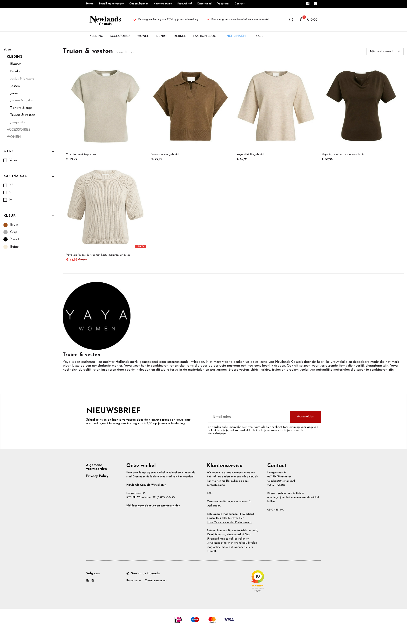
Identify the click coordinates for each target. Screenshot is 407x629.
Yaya (13, 160)
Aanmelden (305, 416)
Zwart (14, 239)
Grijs (13, 232)
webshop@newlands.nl (281, 481)
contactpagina (216, 485)
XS (11, 185)
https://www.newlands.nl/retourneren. (229, 522)
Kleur (9, 216)
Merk (8, 151)
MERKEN (180, 36)
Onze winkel (204, 4)
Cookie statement (155, 580)
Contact (240, 4)
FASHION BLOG (204, 36)
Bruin (14, 224)
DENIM (161, 36)
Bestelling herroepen (111, 4)
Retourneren (133, 580)
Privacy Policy (97, 476)
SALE (259, 36)
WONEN (143, 36)
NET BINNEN (236, 36)
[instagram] (315, 5)
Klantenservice (162, 4)
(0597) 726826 (276, 485)
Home (89, 4)
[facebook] (308, 5)
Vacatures (223, 4)
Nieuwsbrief (184, 4)
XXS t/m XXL (15, 176)
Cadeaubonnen (138, 4)
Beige (14, 246)
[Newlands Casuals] (104, 20)
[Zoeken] (291, 19)
